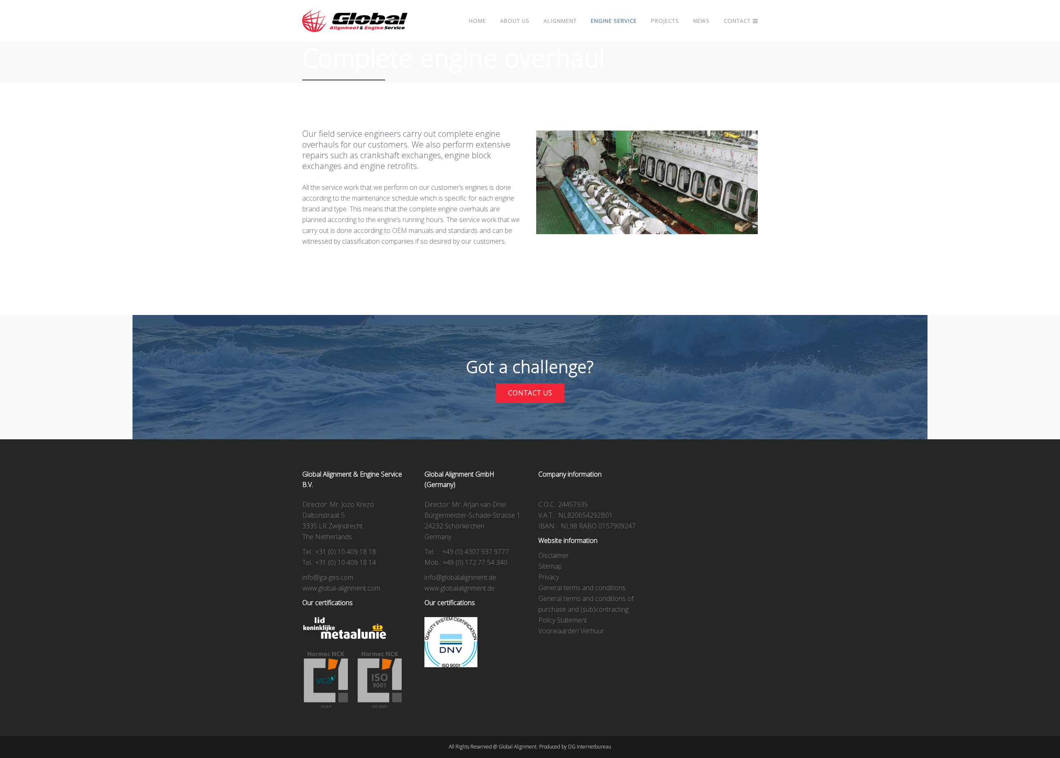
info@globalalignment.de (460, 577)
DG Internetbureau (589, 746)
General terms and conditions (582, 587)
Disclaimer (553, 555)
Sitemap (550, 566)
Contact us (530, 392)
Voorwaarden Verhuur (571, 630)
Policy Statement (562, 620)
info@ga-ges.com (327, 577)
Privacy (548, 576)
